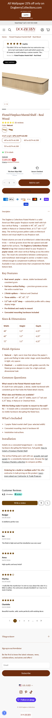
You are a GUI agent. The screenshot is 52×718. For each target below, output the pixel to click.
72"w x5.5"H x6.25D (11, 146)
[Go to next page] (42, 621)
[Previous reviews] (6, 50)
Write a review (19, 503)
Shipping (4, 162)
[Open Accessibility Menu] (4, 713)
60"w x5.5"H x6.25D (31, 140)
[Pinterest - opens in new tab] (26, 692)
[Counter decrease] (4, 182)
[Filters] (41, 503)
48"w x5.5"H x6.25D (11, 140)
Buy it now (26, 190)
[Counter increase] (14, 182)
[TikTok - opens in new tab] (31, 692)
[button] (4, 30)
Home (4, 37)
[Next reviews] (46, 50)
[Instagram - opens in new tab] (20, 692)
